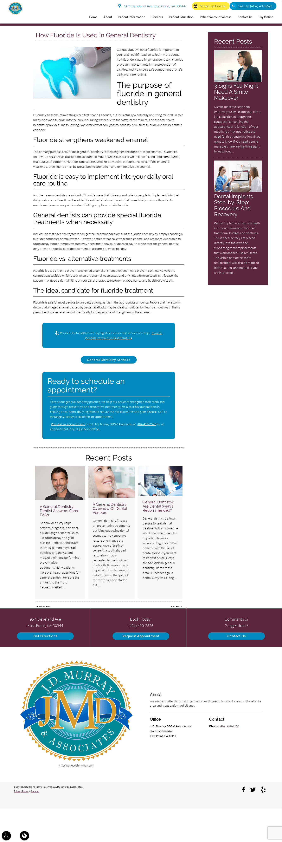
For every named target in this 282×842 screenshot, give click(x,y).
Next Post (175, 606)
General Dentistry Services (108, 360)
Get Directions (45, 636)
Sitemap (35, 791)
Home (93, 17)
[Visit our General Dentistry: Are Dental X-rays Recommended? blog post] (160, 481)
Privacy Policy (21, 791)
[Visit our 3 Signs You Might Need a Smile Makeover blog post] (238, 81)
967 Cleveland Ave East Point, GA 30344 (154, 6)
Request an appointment (68, 424)
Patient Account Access (215, 17)
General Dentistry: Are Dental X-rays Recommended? (158, 506)
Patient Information (131, 17)
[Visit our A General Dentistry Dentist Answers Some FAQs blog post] (60, 483)
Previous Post (43, 606)
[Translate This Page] (24, 835)
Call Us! (255, 6)
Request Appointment (140, 636)
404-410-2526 (146, 424)
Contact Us (245, 17)
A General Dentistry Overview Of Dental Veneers (110, 508)
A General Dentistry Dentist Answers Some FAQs (59, 510)
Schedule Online (212, 6)
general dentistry (159, 59)
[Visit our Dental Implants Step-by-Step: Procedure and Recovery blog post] (238, 191)
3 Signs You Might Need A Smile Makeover (236, 92)
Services (157, 17)
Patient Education (181, 17)
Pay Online (266, 17)
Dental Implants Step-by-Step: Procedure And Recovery (233, 205)
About (108, 17)
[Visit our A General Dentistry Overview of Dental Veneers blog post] (111, 482)
